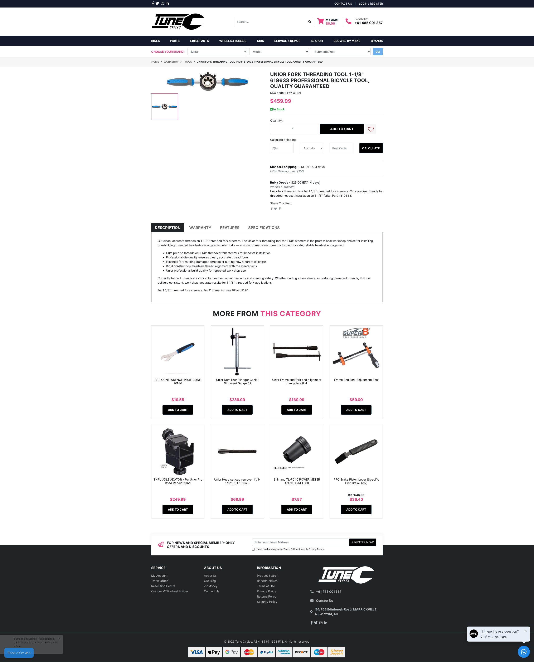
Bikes (155, 41)
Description (167, 227)
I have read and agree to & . (290, 549)
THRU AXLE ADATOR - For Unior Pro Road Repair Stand (178, 481)
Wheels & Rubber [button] (232, 41)
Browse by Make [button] (347, 41)
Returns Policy (266, 596)
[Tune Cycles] (177, 21)
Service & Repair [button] (287, 41)
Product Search (267, 575)
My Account (159, 575)
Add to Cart (342, 129)
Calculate (371, 148)
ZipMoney (211, 586)
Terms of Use (266, 586)
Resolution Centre (163, 586)
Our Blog (210, 581)
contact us (343, 3)
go (377, 51)
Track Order (159, 581)
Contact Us (211, 591)
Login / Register (371, 3)
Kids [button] (260, 41)
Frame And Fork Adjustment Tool (356, 379)
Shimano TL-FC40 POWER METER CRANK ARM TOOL (297, 481)
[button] (370, 129)
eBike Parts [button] (199, 41)
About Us (210, 575)
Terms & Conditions (294, 549)
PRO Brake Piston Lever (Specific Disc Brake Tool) (356, 481)
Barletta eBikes (267, 581)
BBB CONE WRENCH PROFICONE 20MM (178, 381)
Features (229, 227)
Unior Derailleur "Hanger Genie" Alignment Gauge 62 (237, 381)
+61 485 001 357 (369, 23)
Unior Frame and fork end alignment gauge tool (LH (296, 381)
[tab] (167, 227)
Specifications (264, 227)
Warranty (200, 227)
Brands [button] (377, 41)
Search (317, 41)
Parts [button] (175, 41)
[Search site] (310, 21)
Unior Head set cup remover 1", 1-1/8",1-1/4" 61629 (237, 481)
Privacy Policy (316, 549)
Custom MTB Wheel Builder (169, 591)
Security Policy (267, 601)
